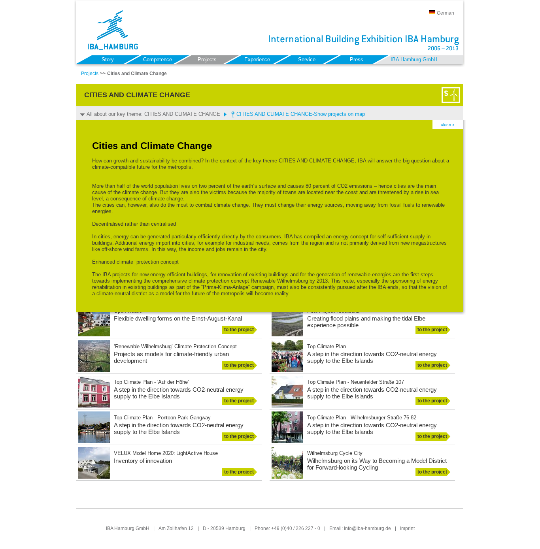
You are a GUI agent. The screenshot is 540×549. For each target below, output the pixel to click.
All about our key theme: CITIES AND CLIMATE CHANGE (153, 114)
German (445, 13)
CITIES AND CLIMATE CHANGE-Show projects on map (300, 114)
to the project (239, 329)
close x (448, 124)
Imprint (407, 528)
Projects (89, 73)
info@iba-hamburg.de (367, 528)
